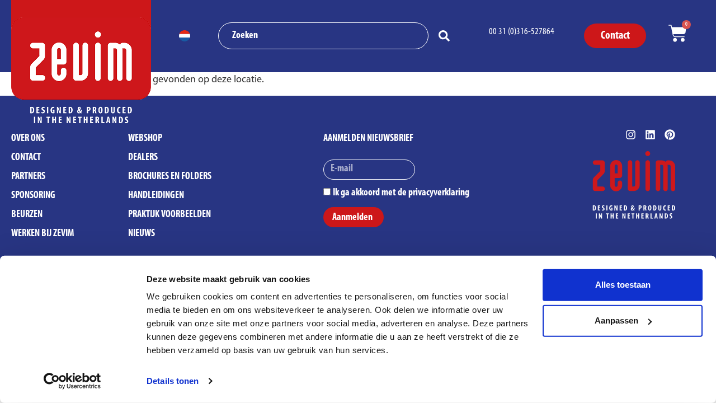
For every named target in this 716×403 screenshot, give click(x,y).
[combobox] (323, 35)
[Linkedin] (650, 134)
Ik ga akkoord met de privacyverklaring (401, 193)
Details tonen (173, 381)
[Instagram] (630, 134)
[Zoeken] (446, 35)
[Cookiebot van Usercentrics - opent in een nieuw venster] (72, 381)
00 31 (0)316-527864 (521, 31)
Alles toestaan (623, 284)
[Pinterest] (670, 134)
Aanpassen (616, 320)
